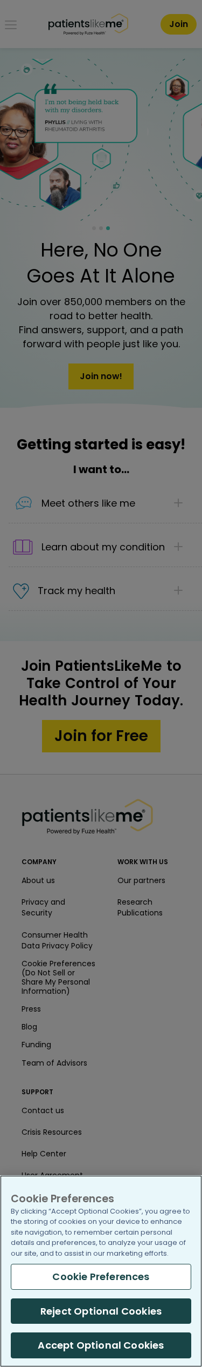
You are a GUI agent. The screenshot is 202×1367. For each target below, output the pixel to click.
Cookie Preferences (100, 1276)
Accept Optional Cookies (101, 1345)
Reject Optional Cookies (101, 1311)
